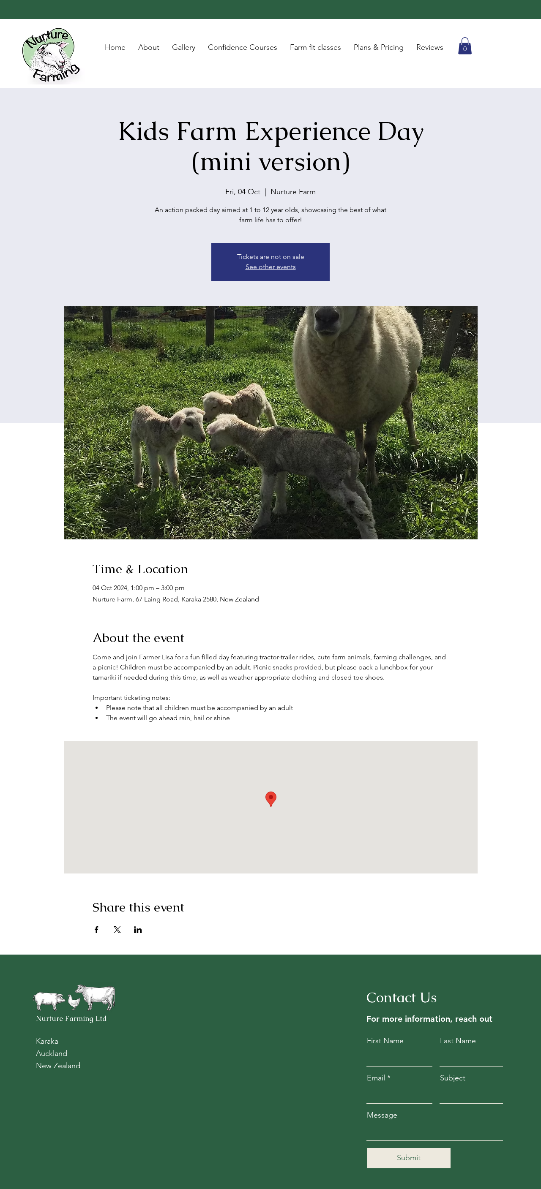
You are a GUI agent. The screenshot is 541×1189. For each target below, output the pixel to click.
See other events (271, 267)
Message (382, 1115)
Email (376, 1078)
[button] (465, 45)
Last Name (458, 1041)
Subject (452, 1078)
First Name (385, 1041)
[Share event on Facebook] (97, 929)
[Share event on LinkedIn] (138, 929)
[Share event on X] (117, 929)
